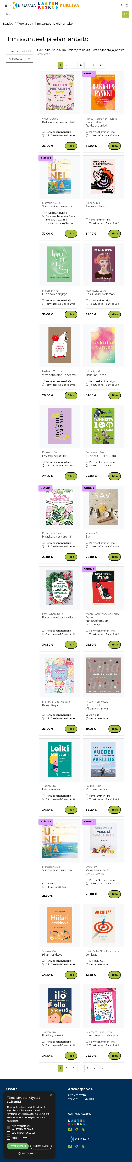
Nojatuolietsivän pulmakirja (97, 622)
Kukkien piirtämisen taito (59, 122)
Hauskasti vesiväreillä (56, 536)
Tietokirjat (24, 23)
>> (101, 65)
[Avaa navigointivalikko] (6, 5)
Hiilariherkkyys (52, 954)
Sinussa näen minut (99, 206)
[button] (29, 1153)
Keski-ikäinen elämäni (100, 294)
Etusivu (8, 23)
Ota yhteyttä (77, 1095)
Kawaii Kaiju (50, 705)
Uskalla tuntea (96, 375)
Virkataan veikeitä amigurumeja (98, 872)
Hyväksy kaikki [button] (18, 1146)
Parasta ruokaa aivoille (57, 617)
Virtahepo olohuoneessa (59, 375)
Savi (88, 536)
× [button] (51, 1095)
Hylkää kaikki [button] (41, 1146)
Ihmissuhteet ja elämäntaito (53, 23)
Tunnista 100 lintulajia (101, 456)
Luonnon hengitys (54, 294)
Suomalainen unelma (57, 206)
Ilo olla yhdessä (52, 1035)
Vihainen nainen (97, 708)
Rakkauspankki (96, 125)
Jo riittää (91, 954)
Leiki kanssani (51, 789)
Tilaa (71, 146)
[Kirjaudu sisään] (121, 5)
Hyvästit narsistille (54, 456)
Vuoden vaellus (96, 789)
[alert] (29, 1125)
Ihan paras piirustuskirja (102, 1035)
